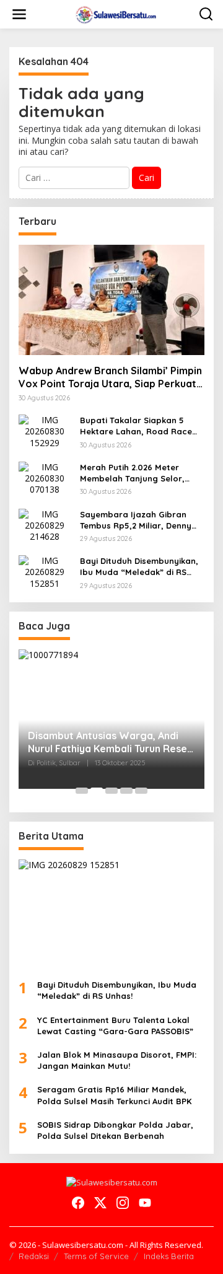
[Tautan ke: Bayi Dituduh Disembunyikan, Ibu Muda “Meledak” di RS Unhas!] (45, 571)
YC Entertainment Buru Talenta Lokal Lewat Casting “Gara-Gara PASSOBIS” (115, 1025)
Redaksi (34, 1256)
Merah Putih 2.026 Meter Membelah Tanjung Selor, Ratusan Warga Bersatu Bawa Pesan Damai (132, 473)
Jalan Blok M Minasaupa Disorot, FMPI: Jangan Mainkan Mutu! (116, 1060)
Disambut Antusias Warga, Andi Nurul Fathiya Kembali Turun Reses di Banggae (110, 742)
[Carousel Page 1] (82, 791)
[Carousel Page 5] (141, 791)
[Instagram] (123, 1203)
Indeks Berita (169, 1256)
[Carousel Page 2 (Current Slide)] (96, 791)
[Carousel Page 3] (111, 791)
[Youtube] (145, 1203)
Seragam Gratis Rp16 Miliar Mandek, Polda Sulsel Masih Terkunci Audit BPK (114, 1094)
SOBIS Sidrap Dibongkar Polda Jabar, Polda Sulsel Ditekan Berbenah (115, 1130)
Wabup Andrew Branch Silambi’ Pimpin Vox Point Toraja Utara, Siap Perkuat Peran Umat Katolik (110, 377)
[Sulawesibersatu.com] (114, 13)
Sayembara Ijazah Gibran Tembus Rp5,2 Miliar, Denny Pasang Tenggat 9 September (141, 520)
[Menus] (19, 14)
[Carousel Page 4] (126, 791)
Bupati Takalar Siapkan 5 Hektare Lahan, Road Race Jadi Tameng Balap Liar (136, 426)
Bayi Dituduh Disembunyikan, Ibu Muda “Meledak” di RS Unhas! (139, 567)
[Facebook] (78, 1203)
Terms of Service (96, 1256)
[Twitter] (100, 1203)
